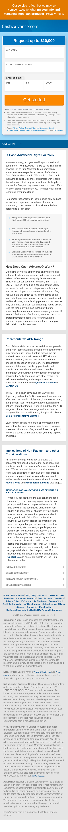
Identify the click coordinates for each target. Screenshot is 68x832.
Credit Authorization (12, 604)
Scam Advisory (45, 598)
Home (6, 595)
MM (8, 83)
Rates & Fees (24, 130)
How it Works (17, 595)
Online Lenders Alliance (53, 604)
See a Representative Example (23, 415)
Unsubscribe (45, 607)
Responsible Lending (40, 130)
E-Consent (58, 130)
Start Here (59, 598)
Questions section (45, 382)
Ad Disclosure (42, 128)
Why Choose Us (40, 595)
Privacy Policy (55, 13)
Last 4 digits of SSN (19, 64)
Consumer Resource (26, 598)
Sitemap (20, 607)
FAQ (28, 595)
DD (27, 83)
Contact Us (12, 386)
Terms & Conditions (42, 672)
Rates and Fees (57, 595)
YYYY (49, 83)
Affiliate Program (32, 604)
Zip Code (11, 50)
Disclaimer (9, 598)
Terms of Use (30, 128)
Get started (34, 99)
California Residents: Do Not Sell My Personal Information (34, 610)
